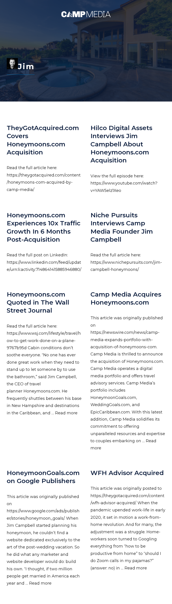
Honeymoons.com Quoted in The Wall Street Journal (38, 302)
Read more (66, 413)
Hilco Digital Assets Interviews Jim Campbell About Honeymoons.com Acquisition (121, 144)
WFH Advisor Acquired (127, 473)
